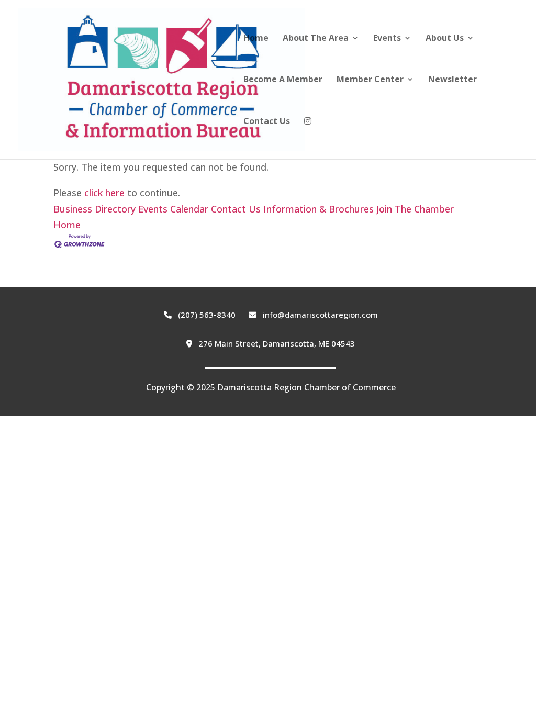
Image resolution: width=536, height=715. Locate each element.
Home (256, 38)
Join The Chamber (415, 209)
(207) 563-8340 (206, 314)
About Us (445, 38)
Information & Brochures (318, 209)
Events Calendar (173, 209)
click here (104, 192)
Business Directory (94, 209)
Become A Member (282, 80)
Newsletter (452, 80)
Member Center (370, 80)
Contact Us (266, 122)
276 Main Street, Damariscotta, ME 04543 (275, 343)
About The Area (316, 38)
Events (387, 38)
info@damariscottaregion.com (319, 314)
